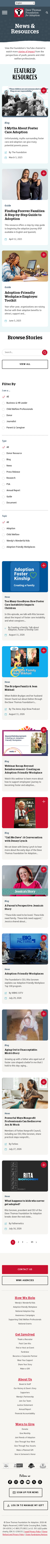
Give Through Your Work (25, 1442)
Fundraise (25, 1352)
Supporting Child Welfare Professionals (25, 1320)
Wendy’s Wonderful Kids (25, 1303)
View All (25, 364)
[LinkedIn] (22, 1482)
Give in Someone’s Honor (25, 1454)
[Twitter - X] (34, 1482)
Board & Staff (25, 1384)
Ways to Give (25, 1424)
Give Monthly (25, 1433)
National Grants (25, 1324)
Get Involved (25, 1334)
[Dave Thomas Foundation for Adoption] (27, 13)
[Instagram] (16, 1482)
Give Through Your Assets (25, 1446)
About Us (25, 1379)
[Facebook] (10, 1482)
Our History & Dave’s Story (25, 1389)
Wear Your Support (25, 1360)
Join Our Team (25, 1401)
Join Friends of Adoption (25, 1438)
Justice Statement (25, 1405)
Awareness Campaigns (25, 1316)
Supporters (25, 1393)
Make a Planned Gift (25, 1450)
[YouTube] (28, 1482)
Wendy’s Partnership (25, 1397)
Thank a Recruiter (25, 1340)
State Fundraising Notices (36, 1535)
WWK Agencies (25, 1280)
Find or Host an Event (25, 1348)
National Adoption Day (25, 1311)
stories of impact (26, 52)
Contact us (25, 1269)
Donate (25, 1429)
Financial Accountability (25, 1414)
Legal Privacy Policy (33, 1532)
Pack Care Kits (25, 1344)
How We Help (25, 1297)
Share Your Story (25, 1365)
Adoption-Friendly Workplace (25, 1307)
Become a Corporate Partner (25, 1356)
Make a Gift (25, 1369)
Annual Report (25, 1409)
